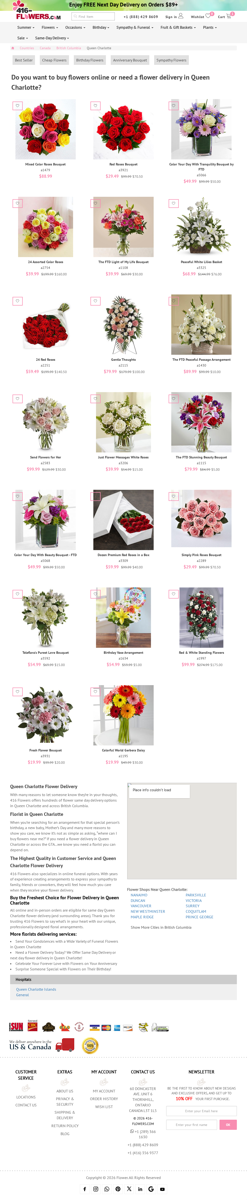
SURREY (192, 905)
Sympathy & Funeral (134, 27)
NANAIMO (139, 895)
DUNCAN (138, 900)
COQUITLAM (196, 911)
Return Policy (65, 1125)
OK (228, 1125)
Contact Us (26, 1105)
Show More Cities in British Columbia (161, 927)
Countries (27, 48)
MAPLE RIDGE (142, 916)
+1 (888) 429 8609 (141, 16)
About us (64, 1091)
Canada (45, 48)
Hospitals (23, 979)
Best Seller (24, 60)
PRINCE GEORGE (199, 916)
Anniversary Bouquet (130, 60)
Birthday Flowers (89, 60)
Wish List (104, 1106)
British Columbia (68, 48)
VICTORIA (194, 900)
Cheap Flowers (54, 60)
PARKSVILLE (196, 895)
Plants (208, 27)
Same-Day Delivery (51, 37)
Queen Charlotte (99, 48)
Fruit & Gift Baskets (177, 27)
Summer (24, 27)
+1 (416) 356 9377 (143, 1152)
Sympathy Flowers (171, 60)
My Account (104, 1091)
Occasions (74, 27)
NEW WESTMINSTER (148, 911)
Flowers (49, 27)
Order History (104, 1098)
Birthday (100, 27)
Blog (65, 1133)
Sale (21, 37)
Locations (26, 1097)
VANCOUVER (141, 905)
